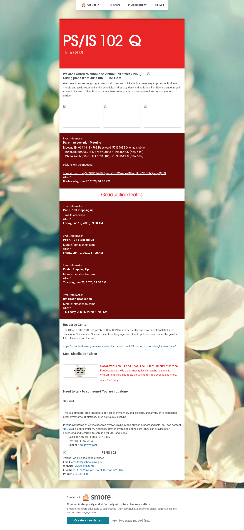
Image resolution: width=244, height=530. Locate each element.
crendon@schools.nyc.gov (86, 462)
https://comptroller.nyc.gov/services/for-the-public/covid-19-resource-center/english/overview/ (119, 346)
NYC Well (68, 428)
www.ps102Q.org (84, 466)
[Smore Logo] (90, 5)
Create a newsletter (88, 520)
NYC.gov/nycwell (87, 445)
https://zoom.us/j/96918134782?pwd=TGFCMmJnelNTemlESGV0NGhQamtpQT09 (114, 173)
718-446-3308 (81, 474)
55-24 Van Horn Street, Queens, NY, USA (99, 470)
